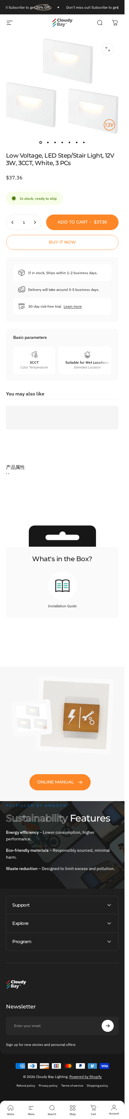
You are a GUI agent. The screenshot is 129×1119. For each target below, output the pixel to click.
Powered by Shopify (85, 1076)
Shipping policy (97, 1086)
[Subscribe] (108, 1026)
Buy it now (62, 242)
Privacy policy (48, 1086)
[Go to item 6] (76, 142)
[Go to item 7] (84, 142)
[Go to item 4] (62, 142)
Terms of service (72, 1086)
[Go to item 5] (69, 142)
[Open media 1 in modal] (108, 49)
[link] (60, 782)
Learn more (73, 306)
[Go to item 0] (40, 142)
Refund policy (25, 1086)
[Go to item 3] (55, 142)
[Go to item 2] (48, 142)
